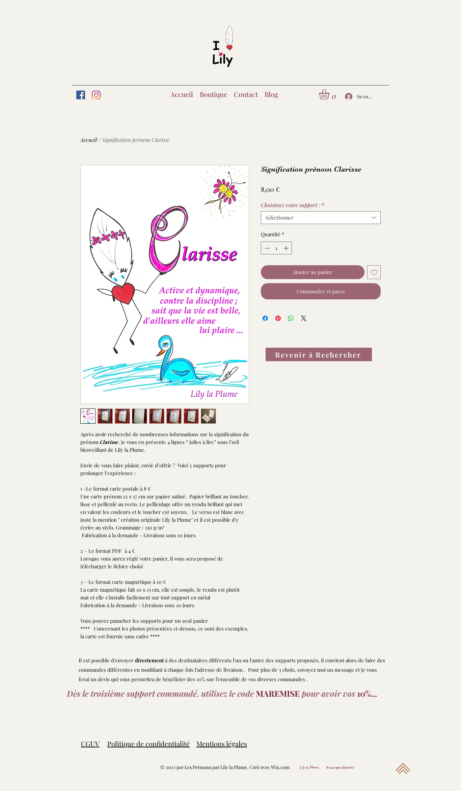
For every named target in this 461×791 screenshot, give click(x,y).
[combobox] (321, 217)
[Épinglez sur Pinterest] (278, 318)
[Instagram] (96, 95)
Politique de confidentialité (148, 743)
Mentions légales (221, 743)
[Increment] (286, 248)
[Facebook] (80, 95)
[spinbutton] (276, 248)
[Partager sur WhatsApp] (291, 318)
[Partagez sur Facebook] (265, 318)
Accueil (88, 139)
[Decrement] (266, 248)
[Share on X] (304, 318)
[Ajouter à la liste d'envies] (374, 272)
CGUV (90, 743)
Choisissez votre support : (292, 205)
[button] (330, 94)
